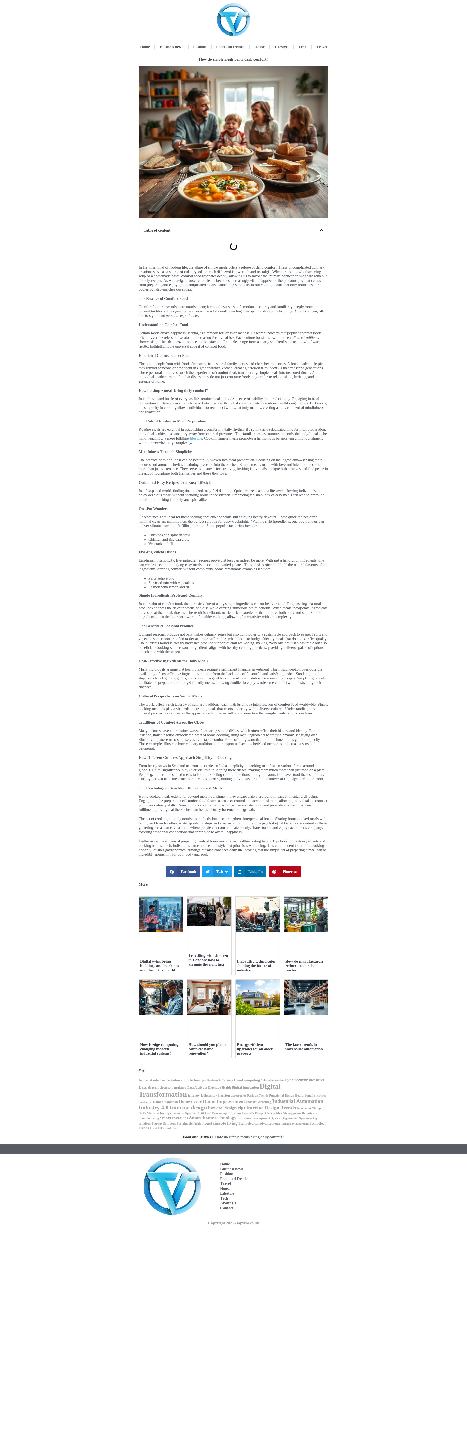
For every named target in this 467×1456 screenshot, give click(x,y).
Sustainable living (221, 1123)
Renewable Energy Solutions (258, 1113)
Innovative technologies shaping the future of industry (256, 965)
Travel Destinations (163, 1128)
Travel (321, 47)
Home (145, 47)
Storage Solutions (164, 1123)
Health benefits (305, 1095)
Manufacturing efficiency (165, 1113)
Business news (171, 47)
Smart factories (174, 1118)
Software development (254, 1118)
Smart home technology (213, 1117)
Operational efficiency (198, 1113)
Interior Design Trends (271, 1107)
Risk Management (288, 1113)
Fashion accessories (232, 1095)
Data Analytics (197, 1087)
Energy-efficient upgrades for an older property (255, 1049)
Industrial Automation (297, 1101)
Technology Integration (295, 1123)
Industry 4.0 (154, 1108)
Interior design (188, 1107)
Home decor (190, 1101)
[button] (321, 230)
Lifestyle (281, 47)
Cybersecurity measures (304, 1080)
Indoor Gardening (258, 1102)
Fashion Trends (257, 1095)
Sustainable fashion (190, 1123)
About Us (228, 1203)
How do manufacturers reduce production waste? (304, 965)
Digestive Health (219, 1087)
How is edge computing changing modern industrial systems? (159, 1049)
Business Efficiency (220, 1080)
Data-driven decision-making (162, 1087)
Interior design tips (226, 1107)
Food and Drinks (230, 47)
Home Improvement (224, 1101)
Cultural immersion (272, 1080)
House (259, 47)
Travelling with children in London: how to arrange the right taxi (208, 959)
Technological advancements (259, 1123)
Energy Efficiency (202, 1095)
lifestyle (196, 438)
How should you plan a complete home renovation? (207, 1049)
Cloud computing (247, 1080)
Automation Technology (188, 1080)
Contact (226, 1208)
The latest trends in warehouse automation (304, 1047)
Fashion (199, 47)
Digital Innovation (245, 1087)
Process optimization (226, 1113)
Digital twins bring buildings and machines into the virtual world (159, 965)
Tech (302, 47)
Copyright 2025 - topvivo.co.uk (233, 1223)
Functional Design (281, 1095)
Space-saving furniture (284, 1118)
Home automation (165, 1102)
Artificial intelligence (154, 1080)
